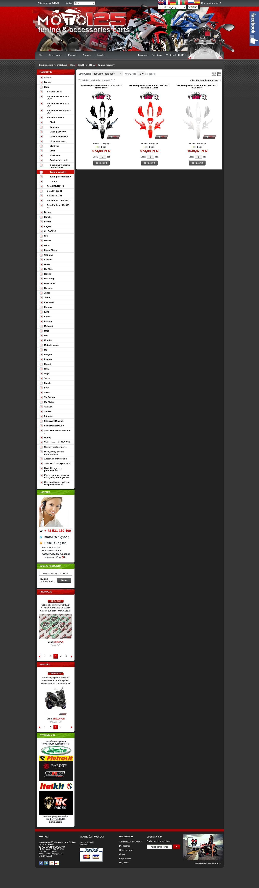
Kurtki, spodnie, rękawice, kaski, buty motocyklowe (57, 476)
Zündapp (48, 416)
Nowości (87, 55)
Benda (47, 212)
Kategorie (46, 72)
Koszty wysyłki (87, 842)
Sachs (47, 378)
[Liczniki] (55, 822)
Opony (53, 181)
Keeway (48, 307)
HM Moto (48, 269)
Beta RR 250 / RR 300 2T (59, 200)
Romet (47, 364)
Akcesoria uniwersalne (55, 459)
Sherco (47, 392)
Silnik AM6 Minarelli (54, 421)
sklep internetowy (203, 863)
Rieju (46, 369)
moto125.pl (62, 65)
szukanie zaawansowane (47, 580)
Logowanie (143, 55)
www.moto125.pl (47, 842)
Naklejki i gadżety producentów (53, 469)
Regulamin (124, 862)
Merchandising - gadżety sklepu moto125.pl (56, 483)
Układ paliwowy (58, 132)
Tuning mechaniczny (60, 177)
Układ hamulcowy (59, 136)
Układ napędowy (58, 141)
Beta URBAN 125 (55, 186)
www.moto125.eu (67, 842)
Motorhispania (51, 345)
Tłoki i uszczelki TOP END (57, 442)
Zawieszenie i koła (59, 160)
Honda (47, 274)
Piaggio (48, 359)
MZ (45, 350)
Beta (72, 65)
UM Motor (49, 402)
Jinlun (47, 297)
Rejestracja (157, 55)
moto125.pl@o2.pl (54, 854)
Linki (52, 151)
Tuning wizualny (106, 65)
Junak (47, 293)
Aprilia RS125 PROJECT (130, 842)
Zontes (47, 411)
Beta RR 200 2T (54, 196)
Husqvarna (49, 283)
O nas (122, 854)
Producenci (124, 846)
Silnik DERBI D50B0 (54, 426)
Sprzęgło (54, 127)
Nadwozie (55, 155)
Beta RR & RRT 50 (86, 65)
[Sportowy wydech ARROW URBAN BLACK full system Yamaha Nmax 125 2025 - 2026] (55, 715)
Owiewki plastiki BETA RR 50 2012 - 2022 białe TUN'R (197, 86)
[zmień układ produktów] (214, 75)
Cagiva (47, 226)
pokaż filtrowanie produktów (204, 80)
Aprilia (47, 77)
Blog (41, 55)
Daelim (47, 241)
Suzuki (47, 383)
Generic (48, 259)
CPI (46, 236)
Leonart (48, 321)
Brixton (48, 222)
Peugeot (48, 354)
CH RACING (50, 231)
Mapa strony (125, 858)
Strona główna (55, 55)
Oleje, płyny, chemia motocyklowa (60, 166)
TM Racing (49, 397)
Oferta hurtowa (126, 850)
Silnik (52, 122)
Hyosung (48, 288)
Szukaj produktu (50, 566)
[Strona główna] (81, 20)
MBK (46, 335)
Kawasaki (49, 302)
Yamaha (48, 407)
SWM (46, 388)
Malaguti (48, 326)
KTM (46, 312)
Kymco (47, 316)
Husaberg (49, 278)
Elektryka (54, 146)
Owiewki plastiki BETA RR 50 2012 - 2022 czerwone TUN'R (149, 86)
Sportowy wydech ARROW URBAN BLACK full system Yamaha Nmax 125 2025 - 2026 (55, 680)
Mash (46, 331)
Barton (47, 82)
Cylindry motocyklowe (55, 447)
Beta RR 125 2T (54, 191)
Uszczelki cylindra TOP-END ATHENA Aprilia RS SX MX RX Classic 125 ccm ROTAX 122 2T (55, 608)
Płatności (84, 844)
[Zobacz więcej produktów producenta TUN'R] (101, 99)
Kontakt (100, 55)
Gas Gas (48, 255)
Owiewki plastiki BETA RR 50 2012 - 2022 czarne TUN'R (101, 86)
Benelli (47, 217)
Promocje (72, 55)
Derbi (46, 245)
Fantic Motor (50, 250)
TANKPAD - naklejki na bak (57, 463)
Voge (46, 373)
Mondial (48, 340)
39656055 (47, 856)
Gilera (47, 264)
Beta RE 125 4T (54, 92)
